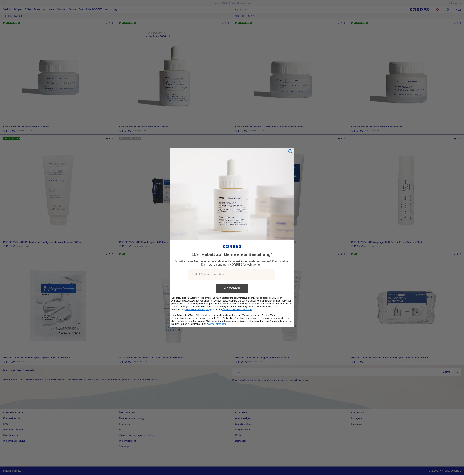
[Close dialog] (290, 151)
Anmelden (232, 288)
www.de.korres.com (216, 324)
